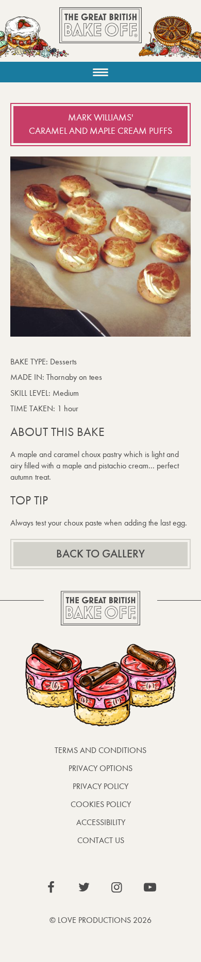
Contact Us (100, 840)
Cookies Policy (101, 804)
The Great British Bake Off (100, 34)
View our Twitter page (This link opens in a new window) (84, 887)
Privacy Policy (100, 786)
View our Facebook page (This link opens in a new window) (51, 887)
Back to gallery (100, 554)
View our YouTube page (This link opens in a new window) (150, 887)
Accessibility (100, 822)
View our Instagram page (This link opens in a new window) (117, 887)
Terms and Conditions (100, 750)
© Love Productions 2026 (100, 920)
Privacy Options (100, 768)
